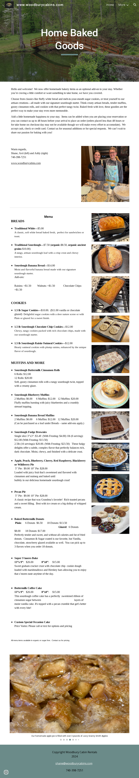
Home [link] (110, 5)
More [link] (121, 5)
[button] (135, 5)
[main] (69, 40)
